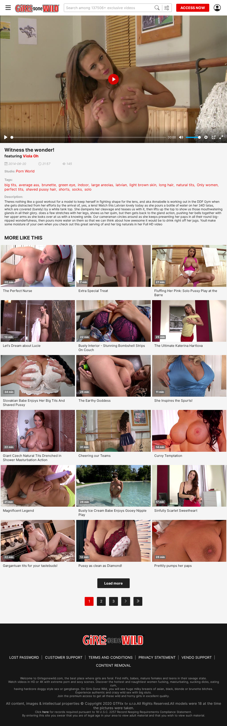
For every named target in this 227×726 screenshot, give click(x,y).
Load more (113, 583)
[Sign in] (218, 8)
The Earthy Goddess (94, 400)
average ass (29, 185)
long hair (166, 185)
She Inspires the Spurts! (173, 400)
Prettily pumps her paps (173, 566)
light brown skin (142, 185)
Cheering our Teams (94, 456)
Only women (207, 185)
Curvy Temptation (168, 456)
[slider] (88, 137)
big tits (10, 185)
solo (88, 189)
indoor (83, 185)
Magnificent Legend (18, 510)
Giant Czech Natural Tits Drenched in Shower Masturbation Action (32, 458)
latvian (121, 185)
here (45, 712)
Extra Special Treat (93, 291)
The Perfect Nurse (17, 291)
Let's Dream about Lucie (22, 346)
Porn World (25, 171)
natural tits (185, 185)
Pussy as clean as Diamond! (100, 566)
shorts (64, 189)
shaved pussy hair (41, 189)
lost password (24, 657)
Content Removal (113, 665)
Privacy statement (157, 657)
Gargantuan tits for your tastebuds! (30, 566)
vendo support (197, 657)
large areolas (102, 185)
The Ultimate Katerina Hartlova (178, 346)
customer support (63, 657)
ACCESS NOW (192, 8)
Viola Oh (31, 156)
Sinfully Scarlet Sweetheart (175, 510)
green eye (67, 185)
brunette (49, 185)
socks (77, 189)
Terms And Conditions (110, 657)
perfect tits (13, 189)
